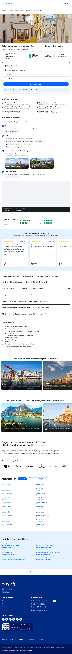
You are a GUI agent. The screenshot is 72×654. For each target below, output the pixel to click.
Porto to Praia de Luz (42, 502)
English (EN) (4, 639)
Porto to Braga (6, 502)
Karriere (4, 607)
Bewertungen (62, 56)
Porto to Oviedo (40, 497)
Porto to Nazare (6, 497)
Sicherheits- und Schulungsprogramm (45, 647)
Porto (22, 10)
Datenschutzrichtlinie (29, 647)
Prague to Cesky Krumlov (9, 554)
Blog (3, 604)
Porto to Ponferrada (7, 515)
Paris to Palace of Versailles (43, 559)
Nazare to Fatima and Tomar (44, 545)
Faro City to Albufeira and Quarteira (12, 543)
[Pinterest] (13, 619)
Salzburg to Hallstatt (7, 552)
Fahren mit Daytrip (29, 571)
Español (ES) (13, 639)
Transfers (4, 10)
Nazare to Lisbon (6, 547)
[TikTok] (17, 619)
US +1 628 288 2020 (39, 604)
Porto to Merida (6, 520)
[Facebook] (3, 619)
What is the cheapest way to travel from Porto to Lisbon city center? (26, 307)
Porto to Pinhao (6, 484)
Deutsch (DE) (22, 639)
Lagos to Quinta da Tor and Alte (10, 545)
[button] (15, 253)
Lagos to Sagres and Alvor (43, 550)
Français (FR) (32, 639)
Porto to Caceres (40, 520)
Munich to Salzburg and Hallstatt (45, 557)
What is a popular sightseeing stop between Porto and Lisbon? (24, 314)
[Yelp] (20, 619)
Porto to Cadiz (40, 484)
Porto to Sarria (40, 511)
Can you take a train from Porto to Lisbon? (17, 295)
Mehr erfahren (30, 388)
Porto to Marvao (6, 506)
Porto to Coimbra (41, 489)
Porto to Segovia (6, 511)
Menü (66, 3)
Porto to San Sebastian (42, 515)
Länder (11, 10)
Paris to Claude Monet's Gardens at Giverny (48, 552)
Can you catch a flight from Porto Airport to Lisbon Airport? (23, 288)
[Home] (7, 3)
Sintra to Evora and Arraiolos (10, 550)
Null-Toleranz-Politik (60, 647)
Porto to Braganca (7, 524)
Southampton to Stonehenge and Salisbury (13, 559)
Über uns (4, 601)
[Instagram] (6, 619)
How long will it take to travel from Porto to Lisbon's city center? (24, 282)
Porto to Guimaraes (41, 543)
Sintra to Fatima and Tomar (43, 547)
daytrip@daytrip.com (40, 610)
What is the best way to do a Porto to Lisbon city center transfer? (25, 301)
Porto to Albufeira (41, 493)
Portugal (16, 10)
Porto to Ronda (40, 524)
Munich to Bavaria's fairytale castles (12, 557)
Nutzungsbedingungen (7, 647)
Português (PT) (41, 639)
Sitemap (4, 610)
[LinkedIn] (10, 619)
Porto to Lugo (5, 489)
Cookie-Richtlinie (18, 647)
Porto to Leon (39, 506)
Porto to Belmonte (7, 493)
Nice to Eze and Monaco (43, 554)
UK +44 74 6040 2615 (40, 607)
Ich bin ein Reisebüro (42, 571)
